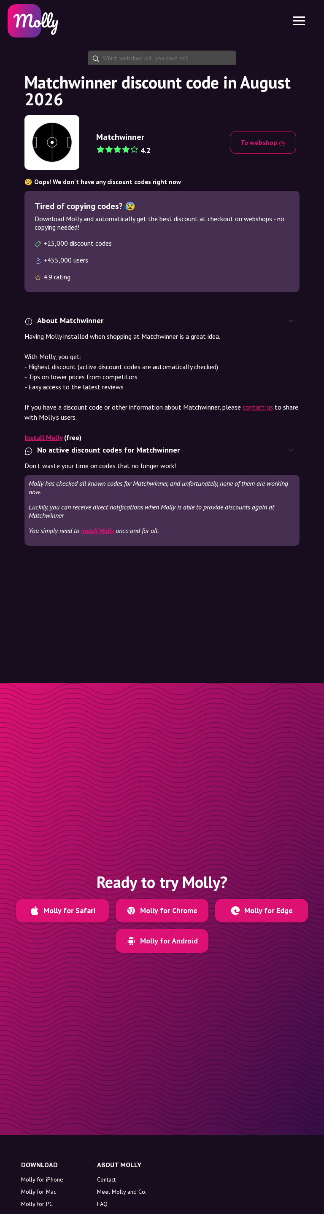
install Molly (97, 530)
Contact (106, 1179)
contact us (258, 407)
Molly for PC (37, 1204)
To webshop (259, 142)
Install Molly (43, 437)
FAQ (102, 1204)
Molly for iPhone (42, 1179)
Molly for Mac (38, 1191)
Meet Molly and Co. (121, 1191)
